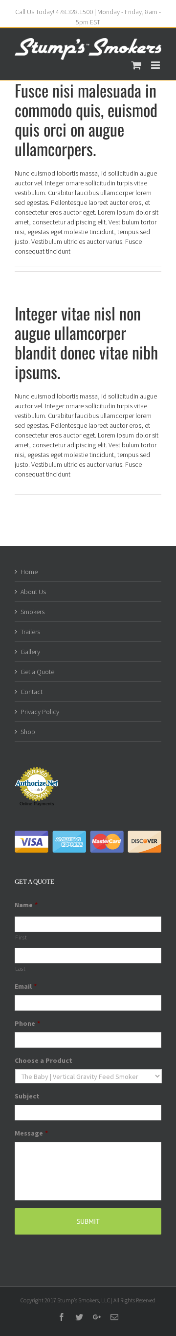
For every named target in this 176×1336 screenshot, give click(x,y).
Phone (27, 1023)
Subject (27, 1096)
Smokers (32, 611)
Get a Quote (37, 671)
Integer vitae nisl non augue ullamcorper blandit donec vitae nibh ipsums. (86, 342)
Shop (28, 731)
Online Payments (37, 803)
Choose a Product (43, 1060)
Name (26, 904)
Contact (32, 691)
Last (20, 968)
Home (29, 571)
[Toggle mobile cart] (136, 65)
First (21, 937)
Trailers (30, 631)
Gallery (30, 651)
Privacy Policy (40, 711)
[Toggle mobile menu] (156, 65)
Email (26, 986)
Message (31, 1133)
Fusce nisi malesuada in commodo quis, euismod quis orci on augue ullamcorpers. (86, 119)
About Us (33, 591)
